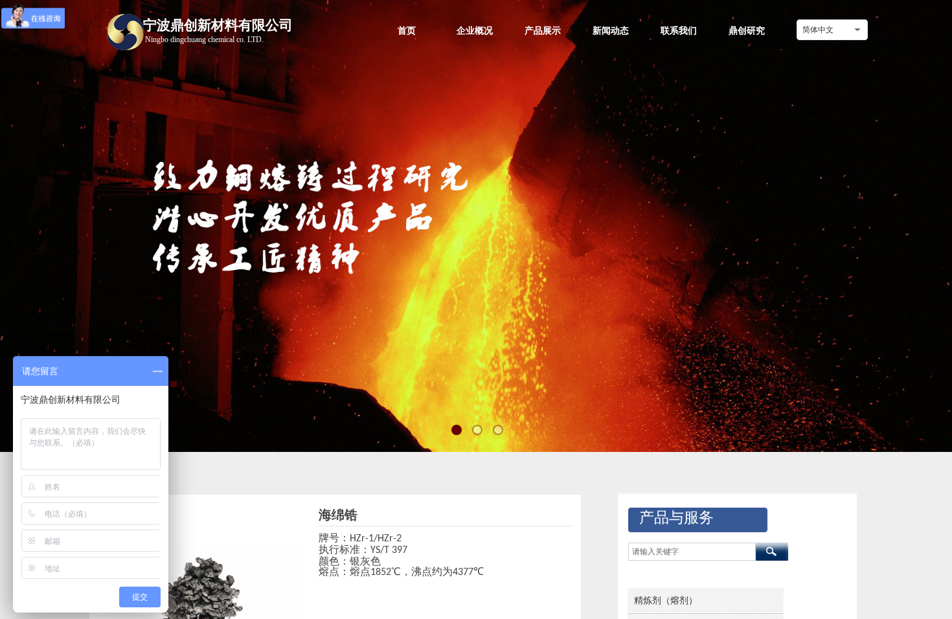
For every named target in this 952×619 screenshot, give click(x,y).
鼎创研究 (747, 30)
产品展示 (543, 30)
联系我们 (679, 30)
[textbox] (692, 552)
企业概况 (475, 30)
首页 (407, 30)
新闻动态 (611, 30)
